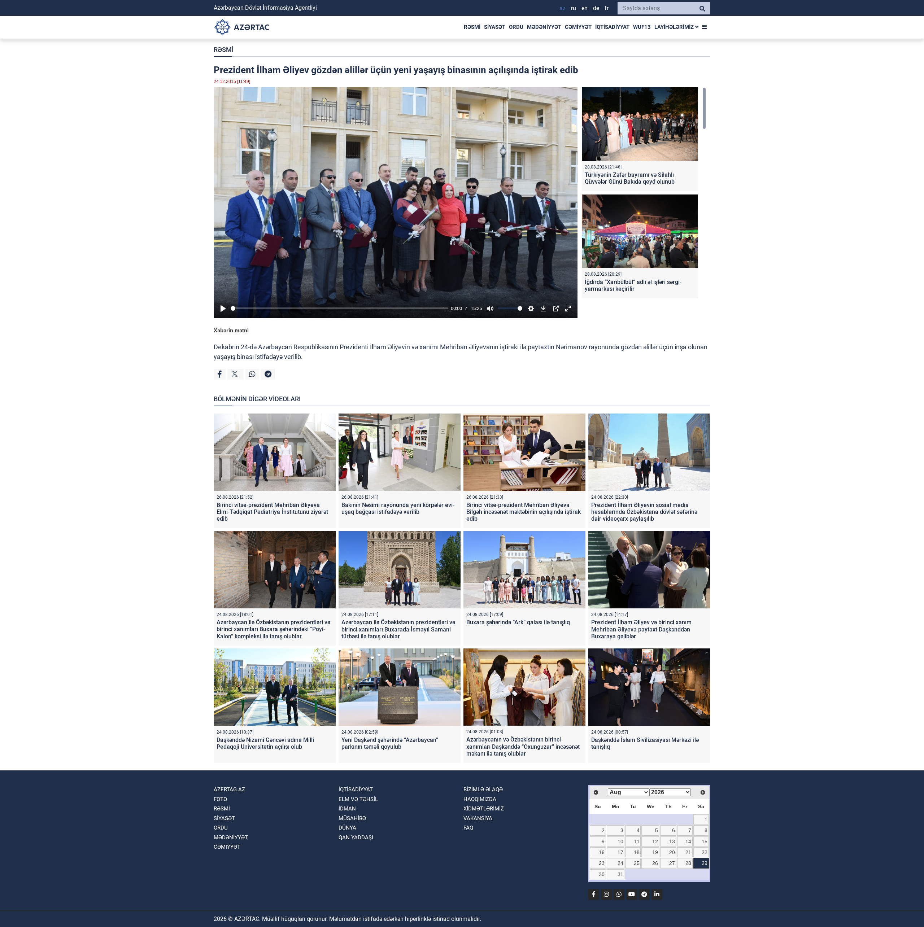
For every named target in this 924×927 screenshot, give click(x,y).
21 (688, 852)
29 (704, 863)
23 (602, 863)
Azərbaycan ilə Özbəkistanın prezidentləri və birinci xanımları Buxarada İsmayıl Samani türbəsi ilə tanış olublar (398, 629)
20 (672, 852)
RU (573, 8)
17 (620, 852)
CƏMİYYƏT (578, 27)
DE (596, 8)
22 (704, 852)
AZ (562, 8)
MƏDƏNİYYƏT (544, 27)
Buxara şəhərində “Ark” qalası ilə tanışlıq (518, 622)
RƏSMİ (472, 27)
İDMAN (347, 808)
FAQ (468, 828)
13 (672, 841)
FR (607, 8)
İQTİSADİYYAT (612, 27)
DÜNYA (347, 828)
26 (655, 863)
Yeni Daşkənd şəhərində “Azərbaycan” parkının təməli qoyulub (389, 743)
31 (620, 874)
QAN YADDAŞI (356, 837)
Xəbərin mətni (231, 330)
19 (655, 852)
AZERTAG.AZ (229, 789)
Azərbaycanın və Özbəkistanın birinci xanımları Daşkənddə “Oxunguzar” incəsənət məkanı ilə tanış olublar (523, 746)
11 (637, 841)
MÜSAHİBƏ (352, 818)
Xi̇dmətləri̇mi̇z (483, 808)
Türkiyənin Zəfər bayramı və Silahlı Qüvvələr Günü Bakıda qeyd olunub (630, 178)
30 (602, 874)
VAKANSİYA (477, 818)
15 (704, 841)
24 (620, 863)
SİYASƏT (494, 27)
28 (688, 863)
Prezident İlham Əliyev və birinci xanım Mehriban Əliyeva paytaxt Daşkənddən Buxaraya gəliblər (641, 629)
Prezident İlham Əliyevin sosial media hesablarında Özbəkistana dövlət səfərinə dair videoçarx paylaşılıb (644, 512)
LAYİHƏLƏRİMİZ (674, 27)
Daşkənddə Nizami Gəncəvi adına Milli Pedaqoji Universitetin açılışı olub (265, 743)
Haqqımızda (479, 799)
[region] (644, 194)
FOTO (220, 799)
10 (620, 841)
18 (637, 852)
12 (655, 841)
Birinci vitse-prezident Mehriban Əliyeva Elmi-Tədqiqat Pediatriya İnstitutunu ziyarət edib (272, 512)
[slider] (339, 308)
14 (688, 841)
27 (672, 863)
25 (637, 863)
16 (602, 852)
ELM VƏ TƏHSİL (358, 799)
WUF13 (642, 27)
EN (584, 8)
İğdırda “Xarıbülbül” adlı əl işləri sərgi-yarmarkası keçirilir (633, 285)
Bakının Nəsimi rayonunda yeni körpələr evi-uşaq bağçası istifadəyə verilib (397, 508)
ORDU (516, 27)
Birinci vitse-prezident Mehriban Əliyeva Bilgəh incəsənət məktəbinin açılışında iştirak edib (523, 512)
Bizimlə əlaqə (483, 789)
